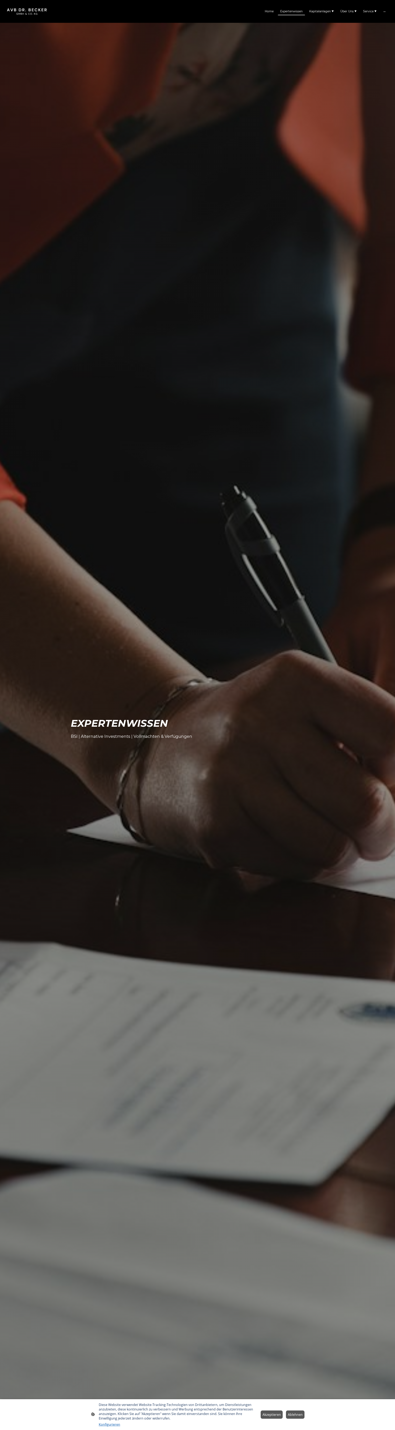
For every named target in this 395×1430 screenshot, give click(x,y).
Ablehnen (295, 1414)
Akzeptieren (272, 1414)
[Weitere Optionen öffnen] (384, 11)
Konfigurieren (109, 1424)
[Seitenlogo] (27, 11)
